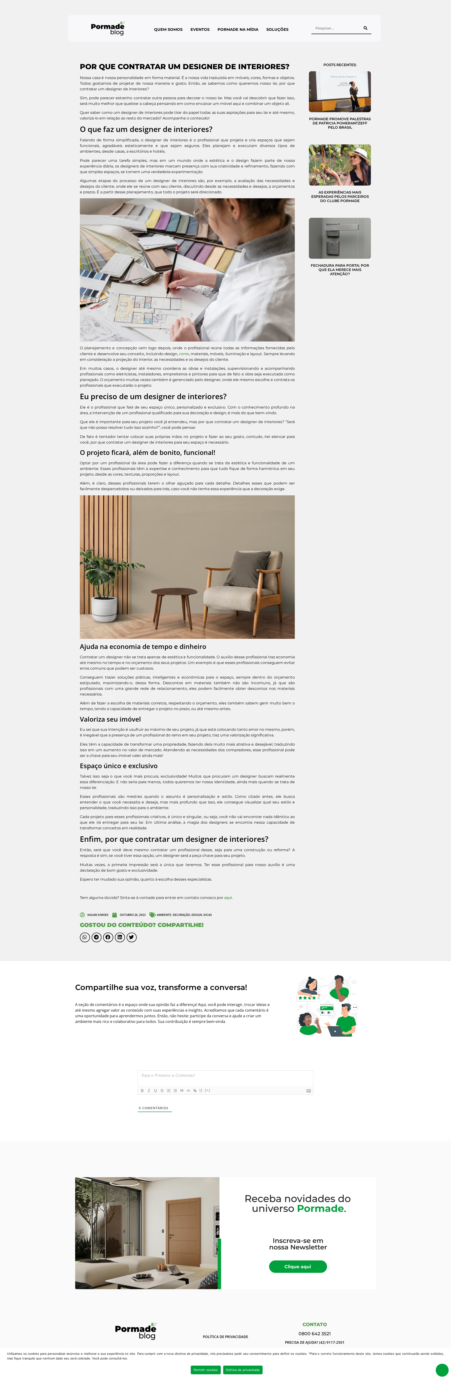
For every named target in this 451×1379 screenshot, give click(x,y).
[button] (85, 937)
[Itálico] (149, 1090)
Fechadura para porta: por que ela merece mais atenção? (340, 269)
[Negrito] (142, 1090)
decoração (181, 915)
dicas (207, 915)
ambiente (164, 915)
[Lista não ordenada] (175, 1090)
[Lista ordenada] (168, 1090)
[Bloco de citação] (182, 1090)
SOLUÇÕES (277, 29)
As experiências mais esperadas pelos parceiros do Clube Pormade (340, 196)
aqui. (228, 897)
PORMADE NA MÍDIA (238, 29)
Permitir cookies (206, 1370)
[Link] (195, 1090)
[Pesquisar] (365, 28)
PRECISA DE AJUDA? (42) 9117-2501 (315, 1342)
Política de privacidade (243, 1370)
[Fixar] (162, 1090)
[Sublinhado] (155, 1090)
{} (201, 1090)
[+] (207, 1090)
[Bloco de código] (188, 1090)
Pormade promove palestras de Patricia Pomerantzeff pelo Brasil (340, 123)
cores (184, 353)
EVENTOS (200, 29)
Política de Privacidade (225, 1336)
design (196, 915)
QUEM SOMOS (168, 29)
